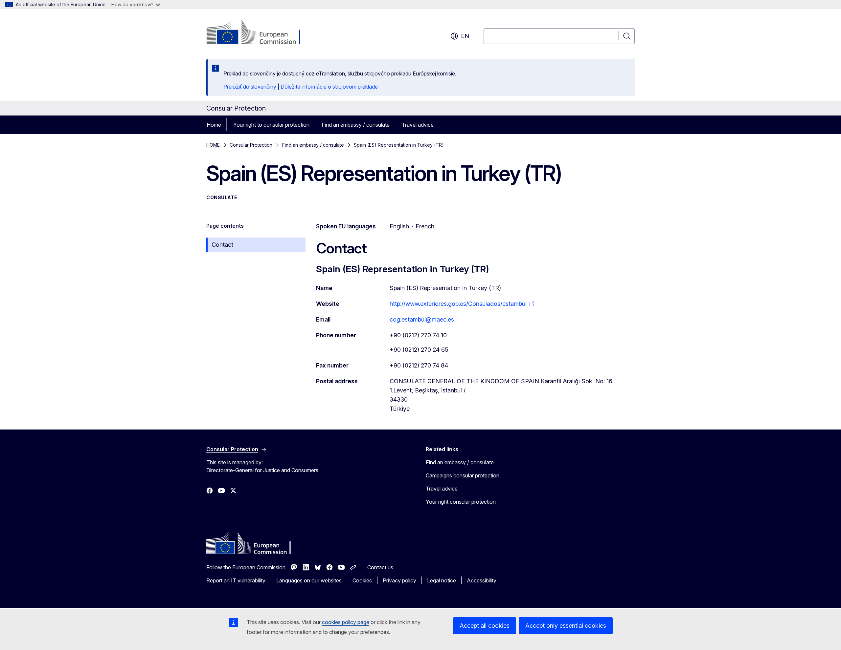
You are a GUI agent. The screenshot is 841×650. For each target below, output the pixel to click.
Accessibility (481, 580)
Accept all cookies (485, 625)
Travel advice (418, 124)
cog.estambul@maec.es (422, 319)
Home (214, 124)
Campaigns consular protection (462, 475)
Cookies (362, 580)
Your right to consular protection (271, 124)
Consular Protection (251, 145)
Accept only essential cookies (565, 625)
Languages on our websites (309, 580)
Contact (222, 244)
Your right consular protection (461, 501)
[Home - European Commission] (259, 33)
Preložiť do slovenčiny (249, 86)
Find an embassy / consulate (356, 124)
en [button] (465, 35)
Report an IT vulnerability (235, 580)
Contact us (380, 567)
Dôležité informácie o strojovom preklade (329, 86)
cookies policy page (345, 622)
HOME (213, 145)
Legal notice (441, 580)
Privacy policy (399, 580)
